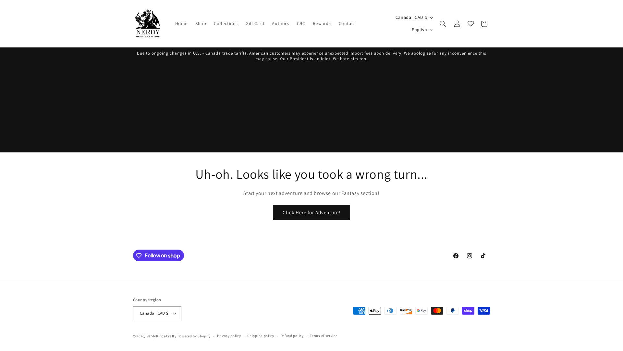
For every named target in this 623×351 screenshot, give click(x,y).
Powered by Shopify (194, 336)
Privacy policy (229, 335)
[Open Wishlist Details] (470, 23)
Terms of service (323, 335)
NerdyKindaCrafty (161, 336)
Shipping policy (260, 335)
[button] (443, 24)
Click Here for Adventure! (311, 212)
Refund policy (292, 335)
